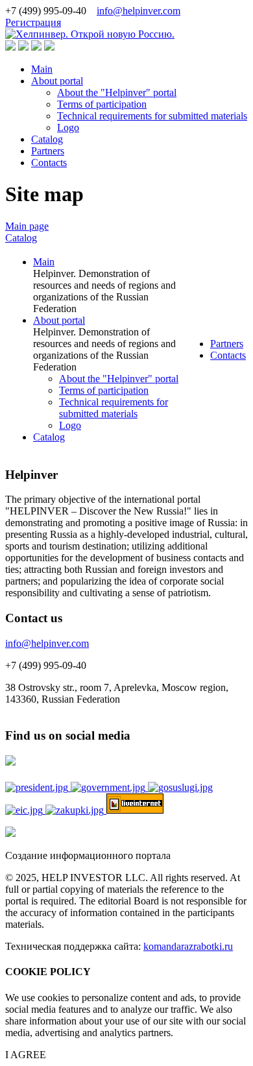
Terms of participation (102, 104)
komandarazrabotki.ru (188, 946)
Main (42, 69)
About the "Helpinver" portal (116, 92)
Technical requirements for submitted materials (152, 115)
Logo (68, 127)
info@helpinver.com (138, 10)
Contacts (49, 162)
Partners (47, 150)
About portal (57, 80)
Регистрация (33, 22)
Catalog (47, 139)
